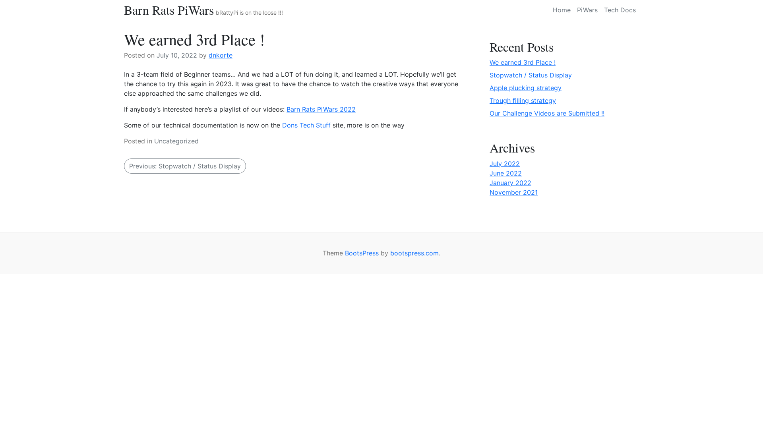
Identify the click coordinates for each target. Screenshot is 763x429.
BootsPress (362, 253)
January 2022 (510, 183)
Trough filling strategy (523, 100)
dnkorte (220, 55)
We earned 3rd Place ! (523, 62)
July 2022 (505, 164)
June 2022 (506, 173)
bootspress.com (414, 253)
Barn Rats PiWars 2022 (321, 109)
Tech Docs (620, 10)
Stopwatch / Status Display (531, 75)
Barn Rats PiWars (169, 9)
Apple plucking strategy (526, 88)
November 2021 (514, 192)
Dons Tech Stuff (306, 125)
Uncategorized (176, 141)
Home (562, 10)
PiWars (587, 10)
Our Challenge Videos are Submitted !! (547, 113)
